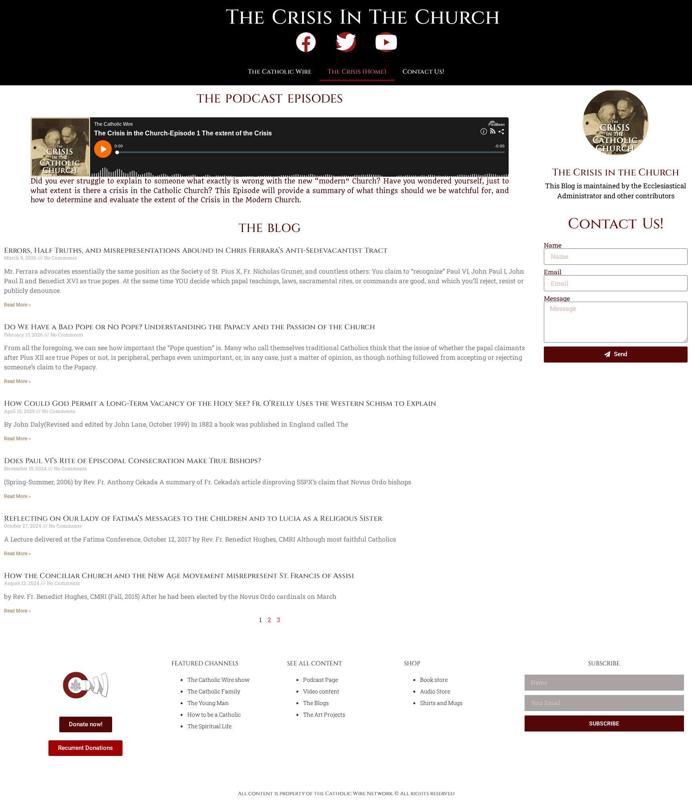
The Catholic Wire (280, 71)
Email (552, 272)
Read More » (17, 305)
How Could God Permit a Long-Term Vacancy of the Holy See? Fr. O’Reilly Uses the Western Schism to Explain (220, 404)
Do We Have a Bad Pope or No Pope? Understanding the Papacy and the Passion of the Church (189, 327)
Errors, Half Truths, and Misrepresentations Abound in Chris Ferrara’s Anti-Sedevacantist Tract (196, 251)
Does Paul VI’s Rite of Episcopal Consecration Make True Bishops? (132, 461)
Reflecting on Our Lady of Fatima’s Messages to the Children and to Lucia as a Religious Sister (193, 519)
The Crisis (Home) (357, 71)
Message (557, 298)
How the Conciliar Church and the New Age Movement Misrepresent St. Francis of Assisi (179, 576)
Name (552, 245)
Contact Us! (423, 71)
